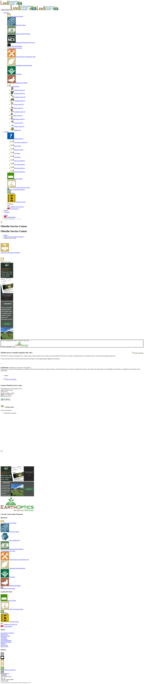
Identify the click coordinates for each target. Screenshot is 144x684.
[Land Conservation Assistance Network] (24, 9)
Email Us (6, 673)
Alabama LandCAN (19, 90)
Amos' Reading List (14, 540)
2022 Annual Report (19, 160)
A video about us (14, 208)
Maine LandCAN (17, 115)
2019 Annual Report (19, 172)
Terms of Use (4, 645)
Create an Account (20, 202)
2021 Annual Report (19, 164)
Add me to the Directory (10, 662)
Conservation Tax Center (15, 48)
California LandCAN (20, 97)
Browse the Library (21, 25)
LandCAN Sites (15, 86)
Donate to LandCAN (10, 670)
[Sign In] (1, 222)
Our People (17, 153)
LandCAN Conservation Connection (13, 236)
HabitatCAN (17, 130)
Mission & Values (18, 149)
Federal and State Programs (23, 34)
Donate (12, 193)
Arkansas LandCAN (19, 93)
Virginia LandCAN (19, 126)
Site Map (3, 643)
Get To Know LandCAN (20, 142)
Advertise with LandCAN (17, 206)
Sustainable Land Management (24, 65)
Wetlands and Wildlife (21, 82)
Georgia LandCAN (19, 104)
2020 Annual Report (19, 168)
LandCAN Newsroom (9, 588)
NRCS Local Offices (10, 379)
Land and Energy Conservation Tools (25, 56)
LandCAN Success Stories (23, 187)
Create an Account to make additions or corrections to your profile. (18, 449)
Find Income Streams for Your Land (25, 42)
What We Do (17, 146)
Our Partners (17, 157)
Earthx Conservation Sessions (17, 189)
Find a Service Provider (17, 16)
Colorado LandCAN (19, 100)
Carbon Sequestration (16, 46)
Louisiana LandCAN (19, 111)
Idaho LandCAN (18, 108)
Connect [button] (6, 131)
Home (5, 235)
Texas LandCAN (18, 123)
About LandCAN (18, 138)
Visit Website (6, 399)
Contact (6, 210)
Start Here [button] (6, 12)
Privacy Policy (4, 646)
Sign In (11, 204)
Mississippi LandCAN (19, 119)
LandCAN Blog (18, 179)
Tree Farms (19, 74)
